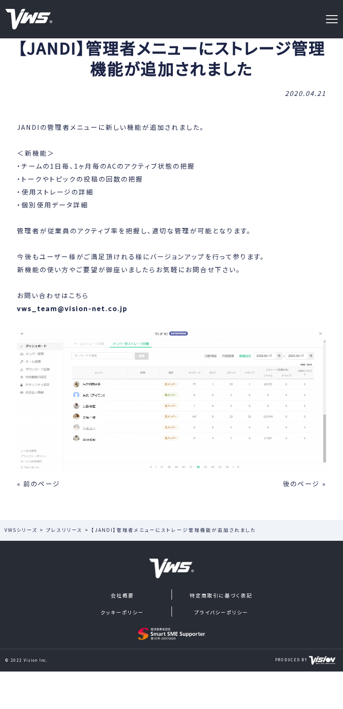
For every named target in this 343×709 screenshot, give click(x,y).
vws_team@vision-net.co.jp (72, 308)
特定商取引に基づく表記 (221, 595)
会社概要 (122, 595)
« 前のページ (38, 483)
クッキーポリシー (122, 612)
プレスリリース (64, 530)
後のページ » (304, 483)
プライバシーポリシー (221, 612)
